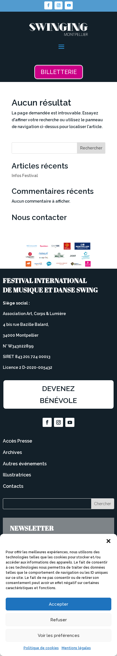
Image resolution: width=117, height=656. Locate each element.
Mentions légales (76, 648)
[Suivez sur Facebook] (48, 5)
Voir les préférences (59, 635)
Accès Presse (17, 441)
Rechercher (91, 148)
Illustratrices (17, 475)
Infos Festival (25, 175)
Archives (12, 452)
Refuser (58, 619)
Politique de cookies (41, 648)
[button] (108, 541)
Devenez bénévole (58, 394)
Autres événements (25, 463)
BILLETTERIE (59, 72)
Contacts (13, 486)
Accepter (58, 604)
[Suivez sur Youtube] (69, 5)
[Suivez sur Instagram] (58, 5)
